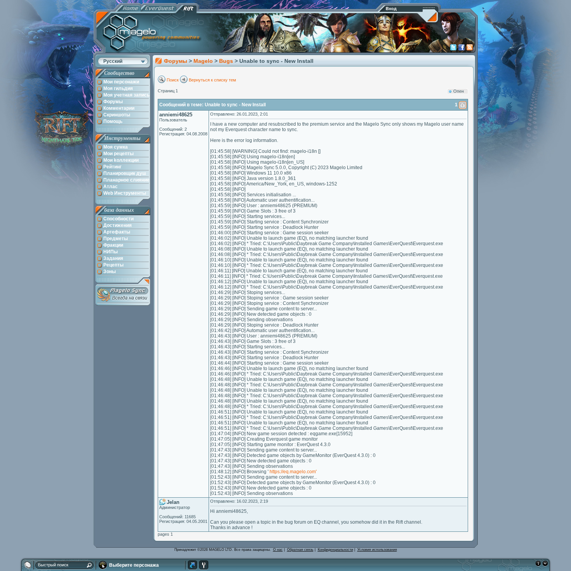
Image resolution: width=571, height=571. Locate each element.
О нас (278, 550)
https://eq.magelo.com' (293, 471)
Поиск (173, 80)
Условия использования (377, 550)
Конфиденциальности (335, 550)
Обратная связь (300, 550)
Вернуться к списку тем (212, 80)
